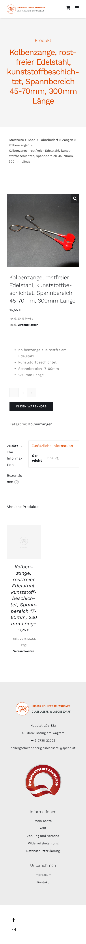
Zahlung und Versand (43, 836)
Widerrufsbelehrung (43, 843)
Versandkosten (27, 324)
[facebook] (13, 919)
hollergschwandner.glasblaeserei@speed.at (43, 748)
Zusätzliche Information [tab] (14, 455)
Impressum (43, 874)
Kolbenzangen (40, 424)
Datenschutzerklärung (43, 851)
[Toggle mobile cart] (68, 7)
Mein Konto (43, 821)
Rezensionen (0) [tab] (15, 478)
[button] (75, 198)
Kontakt (43, 882)
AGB (43, 828)
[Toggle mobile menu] (77, 7)
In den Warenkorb (31, 406)
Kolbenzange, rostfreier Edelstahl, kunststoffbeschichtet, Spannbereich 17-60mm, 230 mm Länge (23, 595)
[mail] (13, 929)
